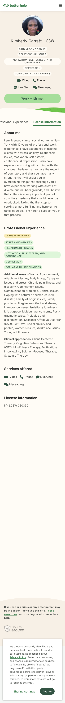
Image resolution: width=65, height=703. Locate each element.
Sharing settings (24, 691)
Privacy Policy (18, 657)
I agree (47, 691)
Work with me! (32, 98)
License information (47, 122)
